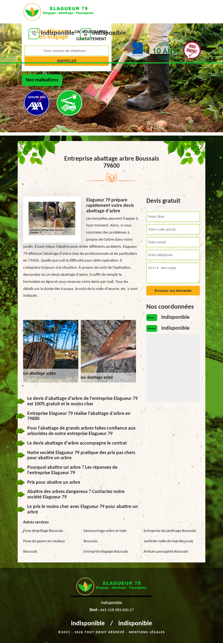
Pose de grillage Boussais (43, 531)
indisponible (88, 623)
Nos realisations (42, 80)
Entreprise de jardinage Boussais (170, 531)
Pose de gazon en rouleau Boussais (44, 546)
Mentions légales (147, 632)
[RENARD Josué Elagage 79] (58, 11)
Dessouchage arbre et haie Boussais (104, 536)
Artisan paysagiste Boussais (166, 552)
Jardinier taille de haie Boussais (168, 541)
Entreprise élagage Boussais (105, 552)
